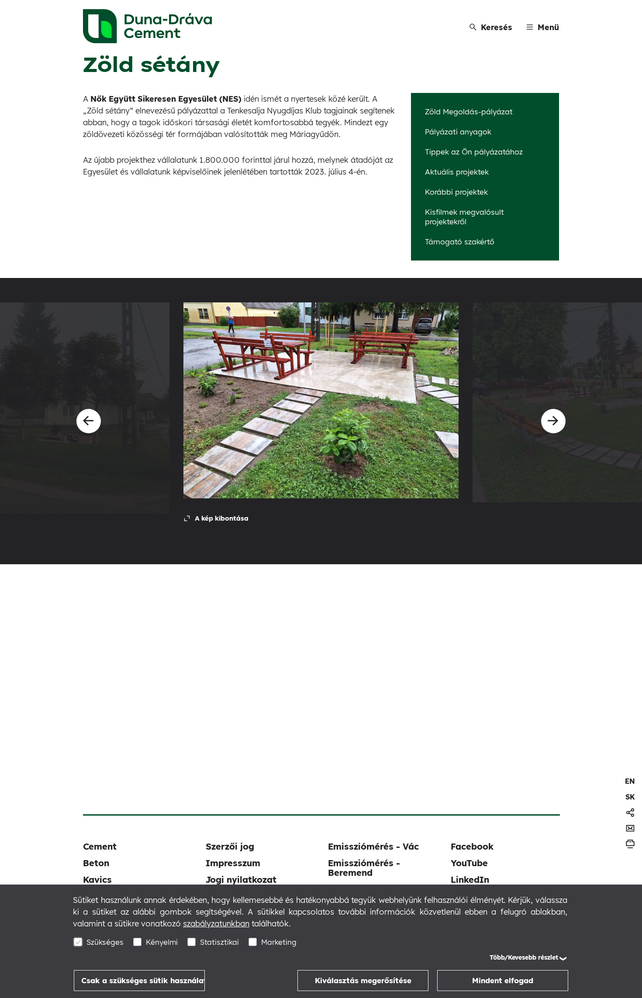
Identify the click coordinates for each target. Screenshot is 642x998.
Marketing (279, 942)
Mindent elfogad (502, 980)
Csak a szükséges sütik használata (143, 980)
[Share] (630, 812)
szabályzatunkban (216, 924)
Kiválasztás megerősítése (363, 980)
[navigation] (630, 781)
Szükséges (105, 942)
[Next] (553, 421)
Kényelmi (162, 942)
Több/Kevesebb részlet (524, 957)
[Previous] (88, 421)
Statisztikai (219, 942)
